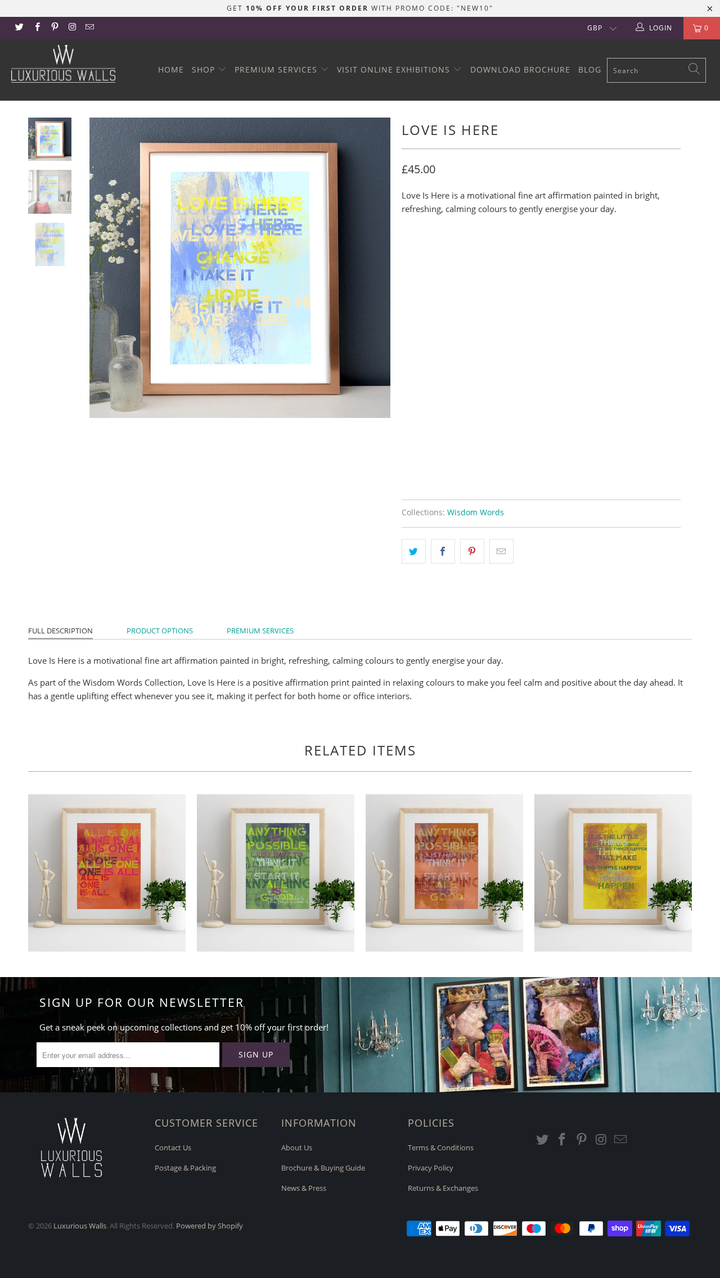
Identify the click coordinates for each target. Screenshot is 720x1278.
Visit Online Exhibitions (395, 69)
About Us (296, 1147)
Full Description (60, 631)
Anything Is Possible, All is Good (444, 873)
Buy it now (607, 447)
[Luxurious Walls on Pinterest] (54, 28)
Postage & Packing (185, 1168)
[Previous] (105, 268)
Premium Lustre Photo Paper (575, 305)
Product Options (160, 631)
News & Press (303, 1188)
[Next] (374, 268)
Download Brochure (520, 69)
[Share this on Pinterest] (472, 551)
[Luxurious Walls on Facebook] (36, 28)
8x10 (416, 256)
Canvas (587, 362)
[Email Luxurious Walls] (89, 28)
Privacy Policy (430, 1168)
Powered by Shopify (209, 1226)
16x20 (489, 256)
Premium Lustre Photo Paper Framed (482, 362)
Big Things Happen (613, 873)
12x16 (452, 256)
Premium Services (277, 69)
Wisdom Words (475, 512)
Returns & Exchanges (443, 1188)
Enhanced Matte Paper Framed (470, 333)
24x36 (527, 256)
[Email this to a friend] (501, 551)
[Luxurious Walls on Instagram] (71, 28)
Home (171, 69)
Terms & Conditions (441, 1147)
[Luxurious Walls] (63, 63)
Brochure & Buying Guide (323, 1168)
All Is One (107, 873)
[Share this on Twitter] (414, 551)
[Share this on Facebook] (443, 551)
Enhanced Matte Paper (454, 305)
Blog (589, 69)
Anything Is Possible (275, 873)
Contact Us (173, 1147)
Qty (409, 393)
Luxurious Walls (79, 1226)
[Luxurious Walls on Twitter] (19, 28)
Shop (205, 69)
